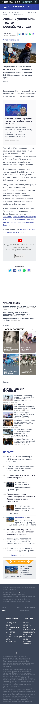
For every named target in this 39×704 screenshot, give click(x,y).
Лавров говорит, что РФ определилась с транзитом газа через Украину (19, 307)
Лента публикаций (18, 13)
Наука (25, 627)
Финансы (27, 641)
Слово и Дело (6, 13)
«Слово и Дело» (18, 593)
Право (25, 639)
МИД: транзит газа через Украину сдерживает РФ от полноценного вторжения (16, 314)
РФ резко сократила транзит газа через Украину (18, 319)
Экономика (31, 13)
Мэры (8, 639)
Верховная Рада (12, 627)
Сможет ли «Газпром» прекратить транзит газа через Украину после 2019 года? (18, 121)
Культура (27, 625)
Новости (8, 452)
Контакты (30, 608)
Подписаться (19, 256)
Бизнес (26, 623)
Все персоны (11, 641)
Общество (27, 634)
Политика (27, 637)
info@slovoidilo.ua (19, 653)
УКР (29, 7)
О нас (17, 608)
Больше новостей (18, 555)
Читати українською (11, 40)
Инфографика (19, 562)
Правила (24, 611)
